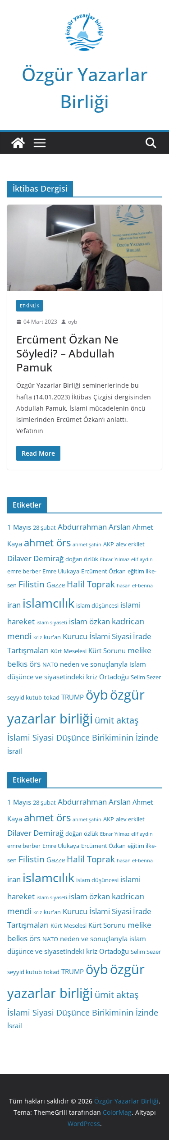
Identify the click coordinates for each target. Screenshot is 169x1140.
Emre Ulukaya (60, 571)
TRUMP (72, 696)
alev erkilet (130, 544)
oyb (72, 321)
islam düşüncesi (97, 605)
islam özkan (89, 621)
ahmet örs (47, 542)
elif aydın (142, 559)
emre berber (24, 571)
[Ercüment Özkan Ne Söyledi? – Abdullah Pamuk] (84, 248)
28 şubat (44, 527)
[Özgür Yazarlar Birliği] (18, 143)
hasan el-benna (135, 585)
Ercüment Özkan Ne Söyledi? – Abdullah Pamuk (67, 353)
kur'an (52, 637)
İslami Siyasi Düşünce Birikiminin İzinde (82, 737)
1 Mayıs (19, 526)
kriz (37, 637)
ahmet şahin (87, 544)
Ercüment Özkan (103, 571)
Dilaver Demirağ (35, 558)
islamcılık (48, 603)
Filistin (31, 584)
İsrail (14, 750)
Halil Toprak (91, 584)
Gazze (55, 584)
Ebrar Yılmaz (114, 559)
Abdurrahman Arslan (94, 527)
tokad (51, 697)
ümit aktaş (117, 720)
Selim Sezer (146, 677)
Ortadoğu (114, 676)
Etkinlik (29, 305)
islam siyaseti (52, 622)
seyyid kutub (24, 697)
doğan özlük (81, 559)
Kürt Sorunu (107, 650)
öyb (97, 694)
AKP (108, 544)
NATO (50, 664)
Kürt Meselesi (68, 651)
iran (14, 605)
